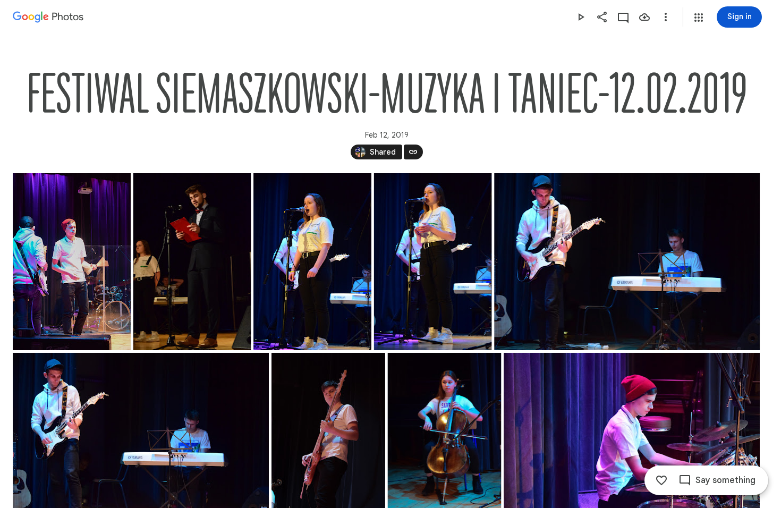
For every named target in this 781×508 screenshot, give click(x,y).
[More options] (665, 17)
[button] (698, 17)
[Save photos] (644, 17)
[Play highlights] (580, 17)
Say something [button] (725, 480)
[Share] (602, 17)
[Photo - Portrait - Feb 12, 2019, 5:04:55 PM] (192, 261)
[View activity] (623, 17)
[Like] (661, 480)
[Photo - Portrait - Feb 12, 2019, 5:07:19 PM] (433, 261)
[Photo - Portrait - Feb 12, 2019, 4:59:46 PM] (72, 261)
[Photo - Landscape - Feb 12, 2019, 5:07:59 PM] (627, 261)
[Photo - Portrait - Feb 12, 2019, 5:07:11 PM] (312, 261)
